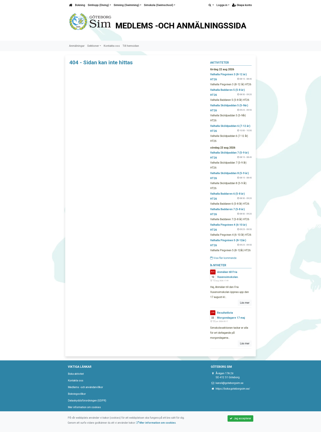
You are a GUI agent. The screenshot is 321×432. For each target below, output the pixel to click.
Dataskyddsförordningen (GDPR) (87, 400)
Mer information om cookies (84, 407)
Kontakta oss (112, 45)
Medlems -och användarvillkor (85, 387)
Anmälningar (77, 45)
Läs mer (244, 302)
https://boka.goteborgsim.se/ (233, 388)
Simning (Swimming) (126, 5)
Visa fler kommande (225, 258)
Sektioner (93, 45)
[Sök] (211, 5)
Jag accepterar (241, 418)
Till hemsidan (131, 45)
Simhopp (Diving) (98, 5)
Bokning (80, 5)
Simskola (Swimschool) (158, 5)
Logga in (222, 5)
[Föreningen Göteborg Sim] (90, 21)
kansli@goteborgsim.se (229, 383)
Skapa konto (244, 5)
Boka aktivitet (76, 373)
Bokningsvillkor (77, 393)
